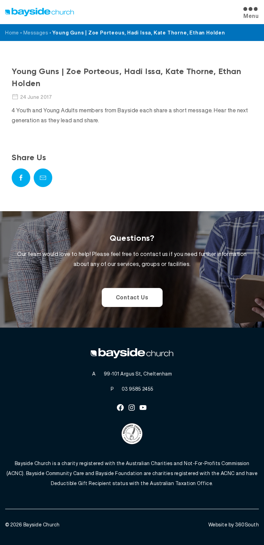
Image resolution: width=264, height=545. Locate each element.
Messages (35, 32)
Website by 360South (233, 524)
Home (12, 32)
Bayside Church (41, 524)
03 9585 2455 (138, 388)
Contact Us (132, 297)
